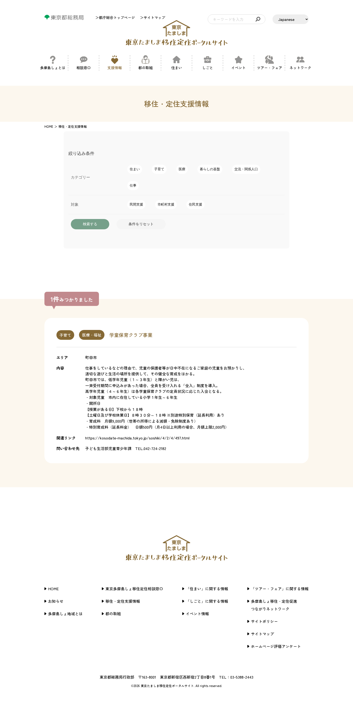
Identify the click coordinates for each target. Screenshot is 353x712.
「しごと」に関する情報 (207, 601)
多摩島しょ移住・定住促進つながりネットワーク (274, 605)
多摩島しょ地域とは (65, 613)
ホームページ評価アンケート (276, 646)
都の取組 (113, 613)
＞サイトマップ (152, 17)
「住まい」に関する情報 (207, 588)
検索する (90, 224)
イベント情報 (197, 613)
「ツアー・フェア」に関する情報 (280, 588)
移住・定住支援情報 (122, 601)
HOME (48, 126)
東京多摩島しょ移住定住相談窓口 (134, 588)
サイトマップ (262, 634)
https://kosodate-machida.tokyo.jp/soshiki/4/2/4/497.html (137, 438)
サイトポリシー (264, 621)
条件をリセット (141, 224)
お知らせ (55, 601)
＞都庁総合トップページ (115, 17)
